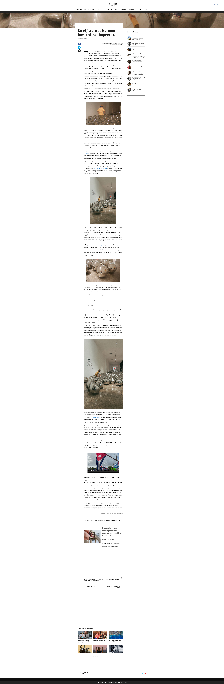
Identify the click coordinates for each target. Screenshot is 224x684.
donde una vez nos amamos (100, 81)
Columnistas (91, 9)
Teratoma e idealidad (82, 654)
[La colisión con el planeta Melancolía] (100, 649)
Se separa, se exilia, (96, 417)
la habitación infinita (115, 579)
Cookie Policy (120, 682)
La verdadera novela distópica (100, 168)
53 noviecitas (88, 579)
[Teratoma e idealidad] (85, 649)
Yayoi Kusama (96, 580)
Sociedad (117, 9)
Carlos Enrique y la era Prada (115, 654)
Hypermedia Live (108, 9)
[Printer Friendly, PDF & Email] (122, 578)
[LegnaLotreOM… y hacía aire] (100, 635)
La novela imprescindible (96, 70)
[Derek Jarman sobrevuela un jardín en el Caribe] (116, 635)
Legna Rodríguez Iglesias (83, 38)
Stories (139, 9)
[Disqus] (100, 607)
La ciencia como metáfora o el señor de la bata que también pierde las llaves (84, 641)
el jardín (106, 579)
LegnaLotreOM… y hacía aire (99, 640)
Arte (85, 9)
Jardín (110, 579)
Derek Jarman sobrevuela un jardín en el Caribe (115, 641)
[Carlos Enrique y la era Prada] (116, 649)
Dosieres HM (123, 9)
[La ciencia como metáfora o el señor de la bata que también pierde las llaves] (85, 635)
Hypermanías (132, 9)
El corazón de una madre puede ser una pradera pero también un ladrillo (111, 532)
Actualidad (78, 9)
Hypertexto (99, 9)
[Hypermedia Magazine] (112, 4)
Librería (145, 9)
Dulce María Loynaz (100, 579)
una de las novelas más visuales (96, 245)
